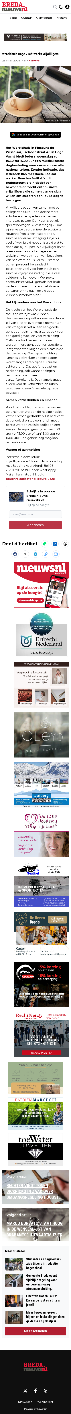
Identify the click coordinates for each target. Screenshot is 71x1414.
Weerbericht (45, 1402)
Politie (12, 18)
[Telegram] (35, 554)
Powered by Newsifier (35, 1408)
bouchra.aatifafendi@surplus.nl (30, 479)
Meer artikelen (35, 1331)
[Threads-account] (46, 1390)
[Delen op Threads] (65, 543)
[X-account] (25, 1390)
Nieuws (61, 18)
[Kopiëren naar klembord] (45, 554)
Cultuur (26, 18)
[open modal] (67, 7)
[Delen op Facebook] (15, 554)
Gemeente (44, 18)
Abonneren (35, 525)
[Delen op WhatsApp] (44, 543)
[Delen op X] (25, 554)
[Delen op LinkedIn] (55, 543)
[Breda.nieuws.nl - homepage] (15, 7)
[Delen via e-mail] (56, 554)
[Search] (55, 7)
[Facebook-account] (35, 1390)
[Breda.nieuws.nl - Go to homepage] (35, 1367)
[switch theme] (61, 6)
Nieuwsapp (25, 1402)
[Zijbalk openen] (2, 18)
